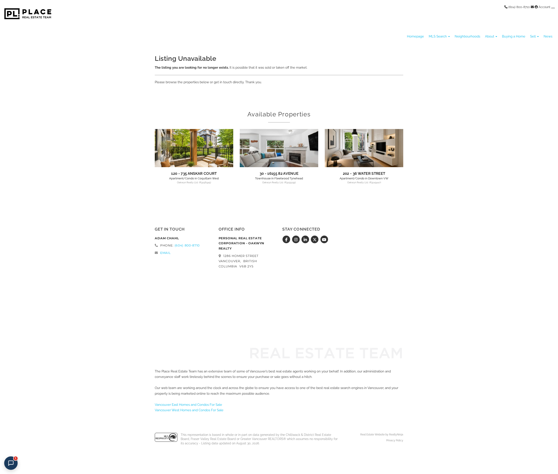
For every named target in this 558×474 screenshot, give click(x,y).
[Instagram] (296, 240)
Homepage (415, 36)
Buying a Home (513, 36)
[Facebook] (287, 240)
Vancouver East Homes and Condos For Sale (188, 405)
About (490, 36)
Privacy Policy (394, 440)
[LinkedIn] (306, 240)
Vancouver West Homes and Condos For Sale (189, 410)
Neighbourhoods (467, 36)
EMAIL (165, 253)
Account (544, 7)
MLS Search (438, 36)
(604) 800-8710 (518, 7)
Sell (533, 36)
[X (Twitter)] (315, 240)
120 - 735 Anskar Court (194, 173)
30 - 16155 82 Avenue (279, 173)
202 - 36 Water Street (364, 173)
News (548, 36)
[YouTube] (324, 240)
